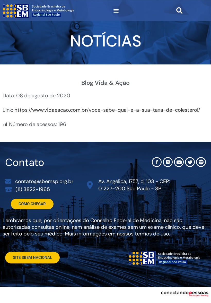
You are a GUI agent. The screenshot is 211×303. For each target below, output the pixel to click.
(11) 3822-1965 (32, 189)
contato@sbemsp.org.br (44, 181)
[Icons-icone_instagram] (168, 162)
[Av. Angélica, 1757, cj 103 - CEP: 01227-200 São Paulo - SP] (89, 185)
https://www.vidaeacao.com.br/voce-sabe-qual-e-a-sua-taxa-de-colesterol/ (107, 110)
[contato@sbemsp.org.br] (8, 181)
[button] (116, 10)
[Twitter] (190, 162)
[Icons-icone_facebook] (157, 162)
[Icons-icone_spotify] (201, 162)
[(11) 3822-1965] (8, 189)
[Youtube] (179, 162)
